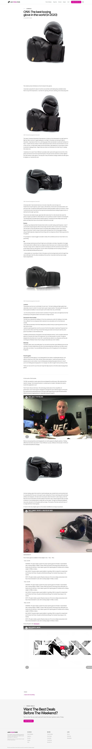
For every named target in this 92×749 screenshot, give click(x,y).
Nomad (59, 2)
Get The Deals (28, 721)
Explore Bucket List (76, 2)
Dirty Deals (49, 736)
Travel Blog (49, 740)
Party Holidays (49, 2)
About (68, 734)
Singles (64, 2)
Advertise (69, 736)
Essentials (49, 738)
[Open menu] (83, 2)
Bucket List (49, 742)
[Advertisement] (46, 74)
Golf (68, 2)
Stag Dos (55, 2)
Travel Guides (50, 734)
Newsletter (69, 738)
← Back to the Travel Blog (29, 694)
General (25, 691)
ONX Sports (36, 623)
